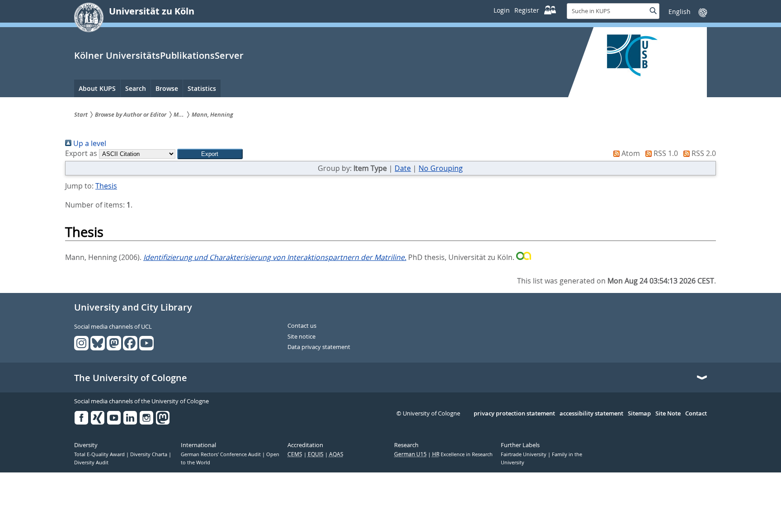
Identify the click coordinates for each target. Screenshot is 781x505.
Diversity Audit (91, 462)
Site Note (668, 413)
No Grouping (441, 168)
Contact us (301, 326)
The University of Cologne (130, 378)
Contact (696, 413)
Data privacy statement (318, 347)
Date (403, 168)
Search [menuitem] (135, 88)
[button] (210, 154)
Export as (81, 153)
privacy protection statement (514, 413)
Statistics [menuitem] (202, 88)
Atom (630, 153)
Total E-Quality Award (100, 454)
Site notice (301, 336)
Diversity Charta (149, 454)
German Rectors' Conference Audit (221, 454)
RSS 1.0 (665, 153)
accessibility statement (591, 413)
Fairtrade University (524, 454)
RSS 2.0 (703, 153)
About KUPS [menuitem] (97, 88)
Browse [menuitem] (166, 88)
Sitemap (639, 413)
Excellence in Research (462, 454)
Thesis (106, 186)
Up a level (88, 143)
